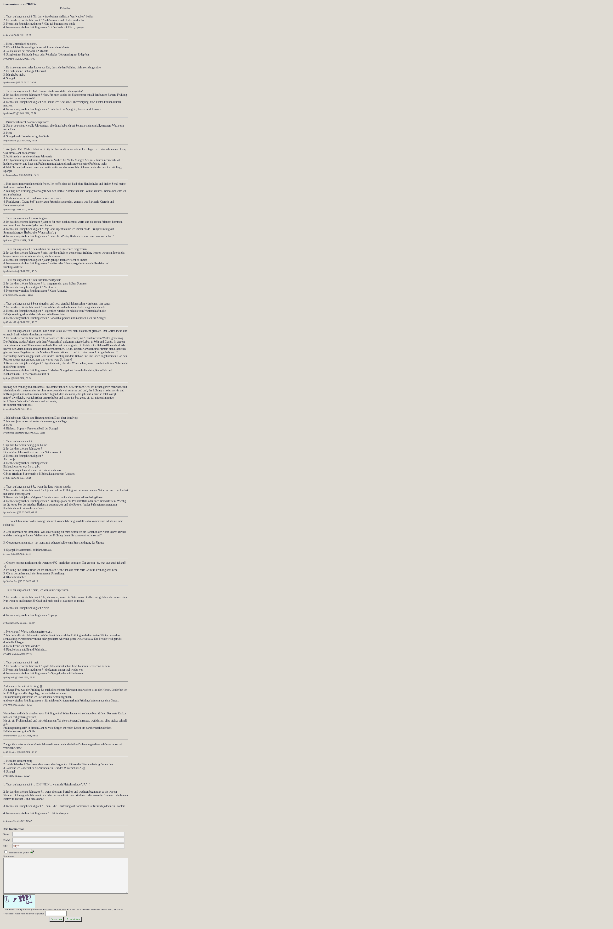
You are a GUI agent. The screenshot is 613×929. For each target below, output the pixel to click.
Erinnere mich (15, 852)
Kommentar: (9, 856)
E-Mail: (7, 840)
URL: (6, 846)
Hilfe (26, 852)
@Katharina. (87, 639)
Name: (6, 834)
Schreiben (65, 8)
